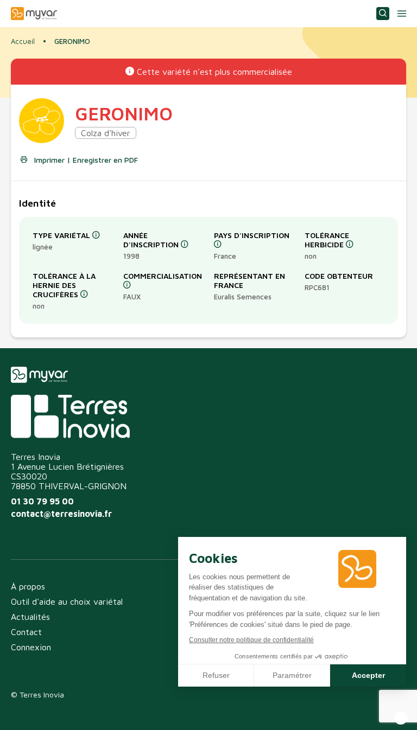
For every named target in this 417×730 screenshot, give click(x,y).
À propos (28, 586)
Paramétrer (292, 675)
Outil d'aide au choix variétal (67, 601)
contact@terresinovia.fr (61, 513)
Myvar (34, 13)
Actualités (30, 617)
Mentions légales (145, 709)
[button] (400, 718)
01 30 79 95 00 (42, 501)
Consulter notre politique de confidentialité (251, 640)
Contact (26, 632)
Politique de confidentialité (58, 709)
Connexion (31, 647)
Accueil (23, 41)
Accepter (368, 675)
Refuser (216, 675)
